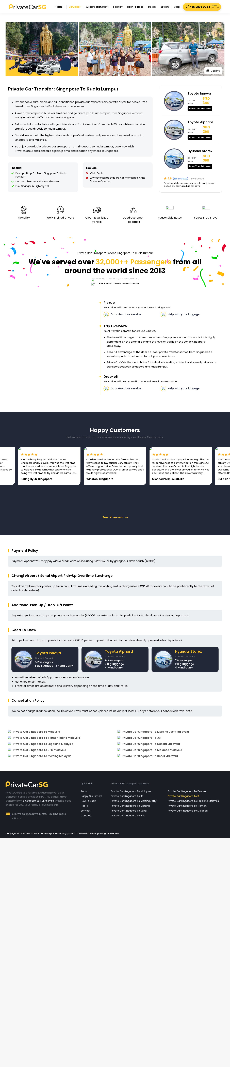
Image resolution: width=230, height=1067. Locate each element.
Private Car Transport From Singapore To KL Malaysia (60, 833)
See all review (112, 517)
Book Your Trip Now (200, 108)
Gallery (216, 71)
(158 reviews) (180, 178)
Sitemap (94, 833)
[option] (62, 466)
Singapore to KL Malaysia (38, 800)
